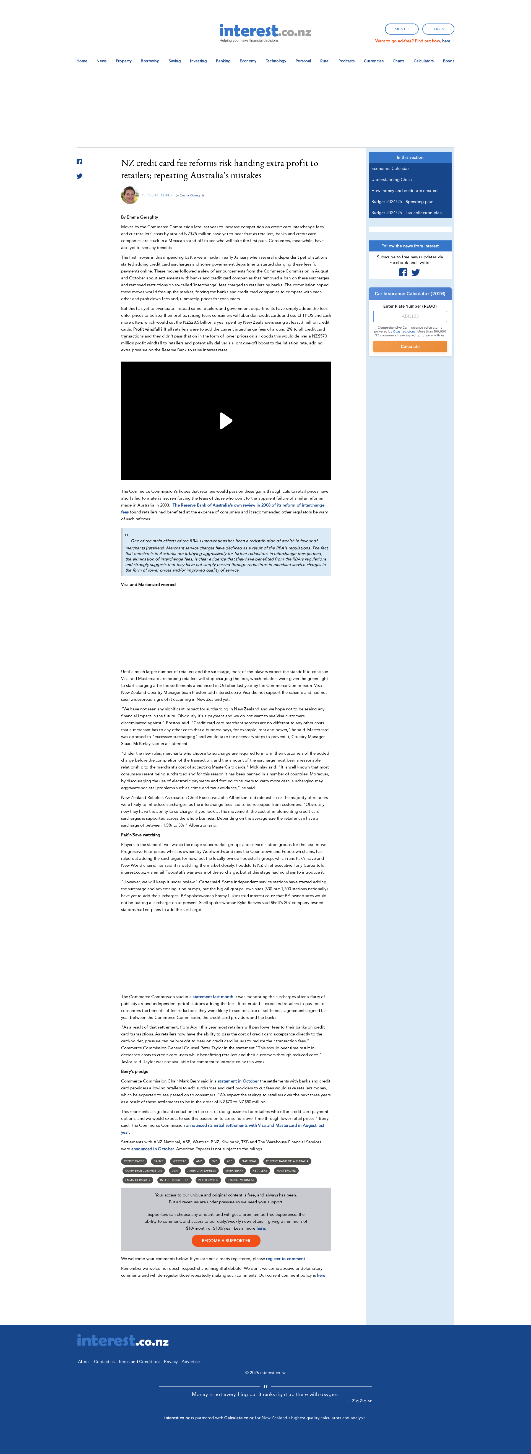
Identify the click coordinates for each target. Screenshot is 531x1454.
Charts (399, 61)
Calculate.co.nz (239, 1418)
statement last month (213, 996)
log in (438, 29)
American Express (202, 1171)
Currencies (374, 61)
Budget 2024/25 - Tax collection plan (406, 212)
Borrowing (150, 61)
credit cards (134, 1161)
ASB (229, 1161)
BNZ (214, 1161)
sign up (401, 29)
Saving (175, 61)
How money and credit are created (404, 190)
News (101, 61)
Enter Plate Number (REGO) (410, 306)
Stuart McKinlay (241, 1180)
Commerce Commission (143, 1171)
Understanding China (391, 179)
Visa (175, 1171)
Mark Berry (234, 1171)
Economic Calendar (390, 168)
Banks (158, 1161)
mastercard (286, 1171)
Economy (248, 61)
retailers (260, 1171)
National (249, 1161)
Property (124, 61)
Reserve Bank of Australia (287, 1161)
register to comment (285, 1258)
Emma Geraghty (192, 195)
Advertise (191, 1361)
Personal (303, 61)
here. (447, 41)
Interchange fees (174, 1180)
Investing (198, 61)
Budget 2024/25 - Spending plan (402, 201)
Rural (325, 61)
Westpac (179, 1161)
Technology (276, 61)
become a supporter (226, 1240)
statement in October (238, 1081)
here (261, 1228)
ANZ (199, 1161)
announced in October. (153, 1149)
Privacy (171, 1361)
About (84, 1361)
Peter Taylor (208, 1180)
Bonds (449, 61)
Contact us (104, 1361)
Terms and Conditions (139, 1361)
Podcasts (347, 61)
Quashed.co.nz (404, 331)
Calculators (424, 61)
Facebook (403, 272)
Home (82, 61)
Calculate (410, 346)
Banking (223, 61)
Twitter (415, 272)
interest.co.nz (177, 1418)
